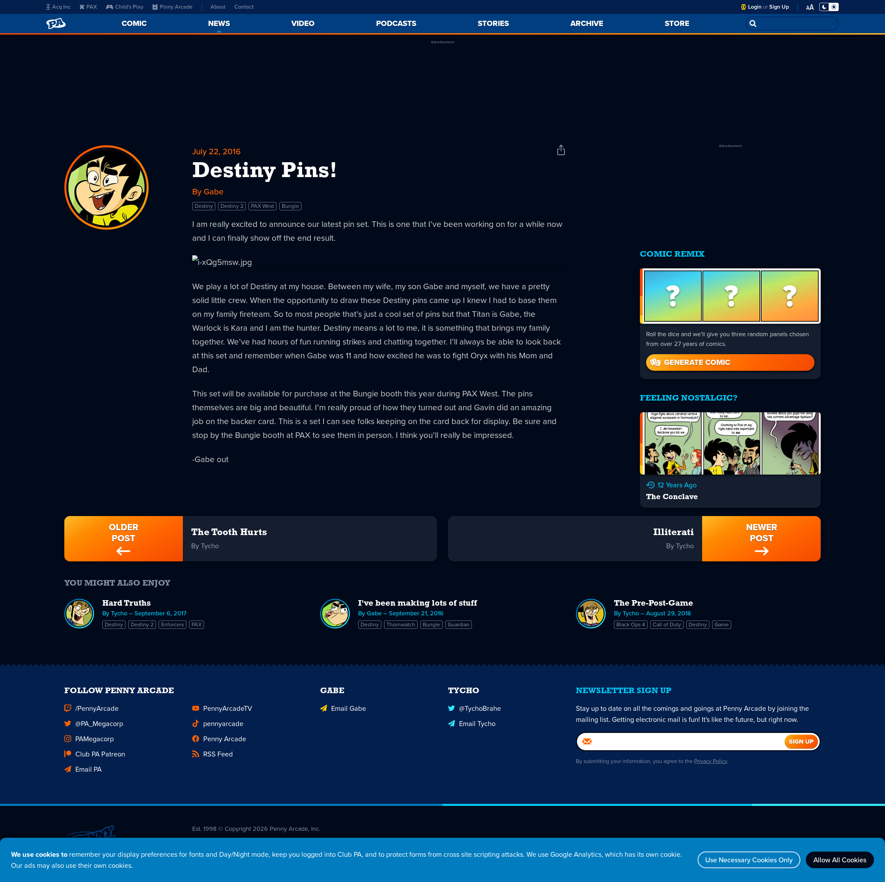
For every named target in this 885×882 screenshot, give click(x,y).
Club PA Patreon (100, 754)
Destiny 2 (232, 206)
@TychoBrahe (480, 708)
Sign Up (779, 7)
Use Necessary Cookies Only (749, 860)
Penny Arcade (224, 739)
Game (722, 624)
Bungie (290, 206)
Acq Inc (61, 7)
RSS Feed (218, 754)
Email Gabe (348, 708)
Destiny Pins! (264, 171)
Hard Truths (126, 603)
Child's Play (129, 7)
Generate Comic (697, 362)
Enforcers (172, 624)
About (218, 7)
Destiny (204, 206)
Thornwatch (400, 624)
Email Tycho (477, 723)
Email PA (88, 769)
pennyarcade (223, 723)
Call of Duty (667, 624)
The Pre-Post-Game (653, 603)
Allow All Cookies (839, 860)
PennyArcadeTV (227, 708)
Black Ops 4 (630, 624)
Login (755, 7)
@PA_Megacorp (99, 723)
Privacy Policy (710, 761)
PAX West (262, 206)
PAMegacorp (94, 739)
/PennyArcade (97, 708)
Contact (244, 7)
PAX (91, 7)
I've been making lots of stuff (417, 603)
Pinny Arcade (176, 7)
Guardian (458, 624)
